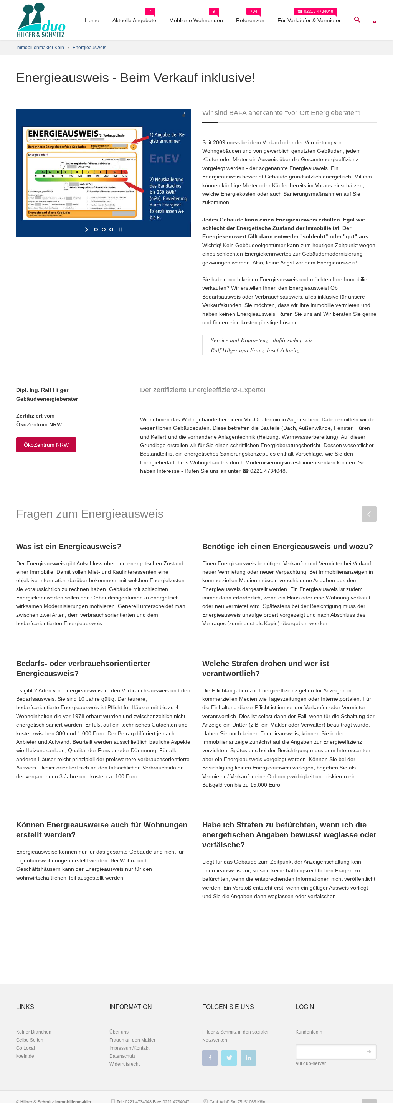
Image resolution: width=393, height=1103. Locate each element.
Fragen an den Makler (132, 1040)
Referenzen (250, 20)
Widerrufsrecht (124, 1064)
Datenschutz (122, 1056)
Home (92, 20)
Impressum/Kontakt (129, 1048)
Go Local (25, 1048)
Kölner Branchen (33, 1032)
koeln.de (25, 1056)
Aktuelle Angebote (134, 20)
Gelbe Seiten (29, 1040)
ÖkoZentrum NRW (46, 445)
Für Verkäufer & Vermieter (309, 20)
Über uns (119, 1032)
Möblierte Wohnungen (196, 20)
